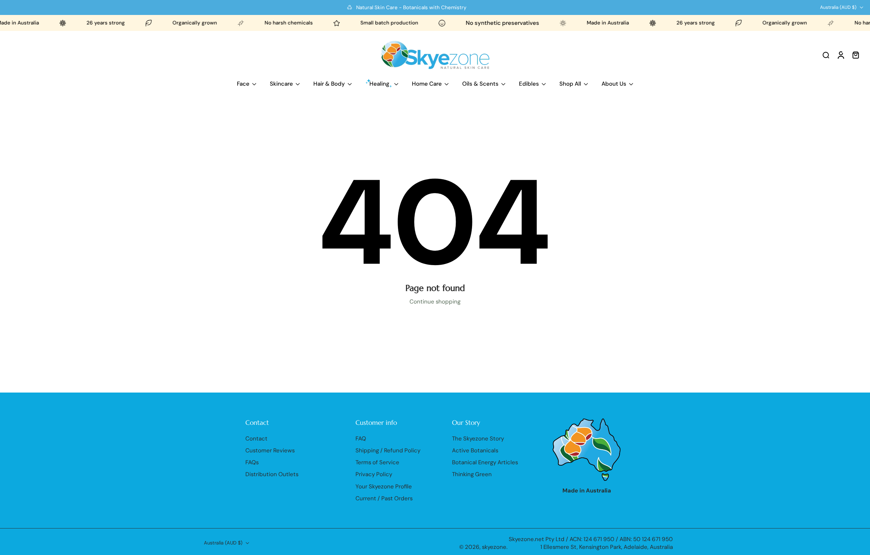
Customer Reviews (270, 450)
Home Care (427, 83)
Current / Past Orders (384, 498)
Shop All (570, 83)
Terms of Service (377, 462)
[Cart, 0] (855, 54)
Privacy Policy (373, 474)
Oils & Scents (480, 83)
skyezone (494, 547)
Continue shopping (435, 301)
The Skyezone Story (478, 438)
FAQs (252, 462)
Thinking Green (472, 474)
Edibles (529, 83)
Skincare (281, 83)
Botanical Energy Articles (485, 462)
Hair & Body (329, 83)
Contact (256, 438)
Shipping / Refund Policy (387, 450)
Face (243, 83)
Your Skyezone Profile (383, 486)
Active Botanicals (475, 450)
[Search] (825, 55)
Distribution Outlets (271, 474)
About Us (614, 83)
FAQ (360, 438)
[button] (290, 422)
